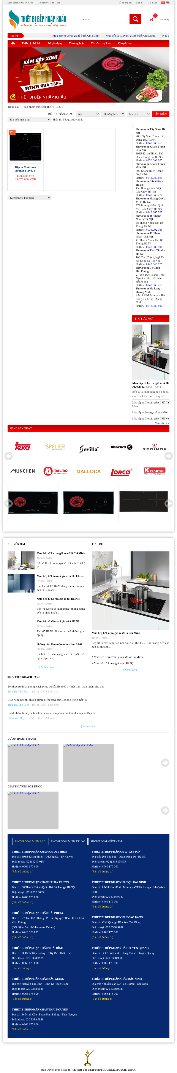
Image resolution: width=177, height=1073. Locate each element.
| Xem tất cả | (46, 666)
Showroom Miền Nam (106, 841)
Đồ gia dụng (55, 43)
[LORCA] (121, 472)
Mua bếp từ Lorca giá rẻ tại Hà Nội (150, 412)
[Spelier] (55, 447)
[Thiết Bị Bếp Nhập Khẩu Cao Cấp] (36, 20)
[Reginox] (154, 447)
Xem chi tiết (33, 503)
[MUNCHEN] (22, 471)
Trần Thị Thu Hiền (18, 704)
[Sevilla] (88, 450)
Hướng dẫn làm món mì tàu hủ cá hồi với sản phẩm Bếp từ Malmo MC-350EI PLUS (61, 644)
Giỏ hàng (152, 2)
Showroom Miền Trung (68, 841)
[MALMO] (55, 471)
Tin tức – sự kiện (101, 43)
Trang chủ (13, 106)
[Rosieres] (121, 447)
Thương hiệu (76, 43)
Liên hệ (140, 2)
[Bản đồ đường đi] (22, 871)
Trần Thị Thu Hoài (18, 691)
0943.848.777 (154, 195)
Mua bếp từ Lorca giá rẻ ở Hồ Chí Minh (66, 35)
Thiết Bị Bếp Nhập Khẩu (87, 1069)
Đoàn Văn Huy (16, 718)
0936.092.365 (154, 160)
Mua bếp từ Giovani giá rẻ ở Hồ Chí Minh (120, 35)
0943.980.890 (154, 177)
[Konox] (154, 471)
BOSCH (121, 1069)
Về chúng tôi (125, 2)
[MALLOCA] (88, 471)
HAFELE (109, 1069)
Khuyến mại (125, 43)
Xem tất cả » (162, 423)
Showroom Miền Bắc (30, 841)
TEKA (131, 1069)
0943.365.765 (154, 143)
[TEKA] (22, 447)
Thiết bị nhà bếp (31, 43)
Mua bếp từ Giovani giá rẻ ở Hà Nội (150, 418)
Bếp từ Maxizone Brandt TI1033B (25, 169)
